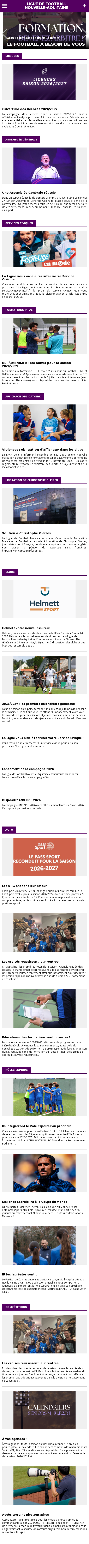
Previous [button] (4, 30)
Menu (6, 5)
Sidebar (84, 5)
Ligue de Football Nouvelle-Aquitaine (46, 6)
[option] (44, 30)
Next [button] (84, 30)
